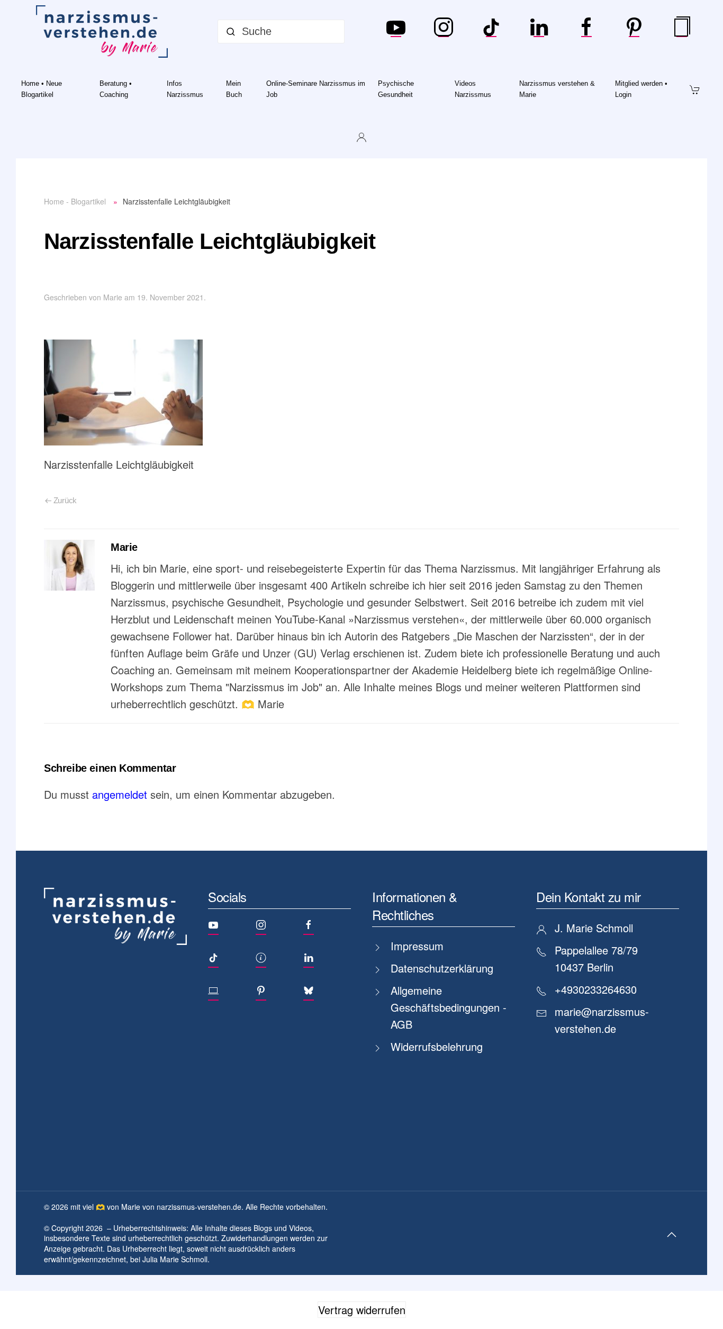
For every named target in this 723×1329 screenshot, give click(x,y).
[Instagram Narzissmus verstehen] (443, 31)
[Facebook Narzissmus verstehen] (586, 31)
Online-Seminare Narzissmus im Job (315, 89)
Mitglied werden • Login (641, 89)
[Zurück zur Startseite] (104, 31)
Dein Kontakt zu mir (588, 896)
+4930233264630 (596, 989)
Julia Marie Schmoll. (176, 1259)
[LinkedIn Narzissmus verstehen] (539, 31)
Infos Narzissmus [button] (185, 89)
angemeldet (119, 794)
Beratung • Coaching (116, 89)
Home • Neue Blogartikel (41, 89)
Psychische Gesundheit (396, 89)
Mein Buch (234, 89)
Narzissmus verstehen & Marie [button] (557, 89)
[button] (671, 1234)
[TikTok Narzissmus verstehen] (491, 31)
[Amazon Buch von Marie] (681, 31)
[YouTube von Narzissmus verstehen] (396, 31)
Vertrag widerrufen (361, 1309)
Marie (112, 297)
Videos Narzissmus (473, 89)
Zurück (65, 500)
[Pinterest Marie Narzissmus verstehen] (634, 31)
